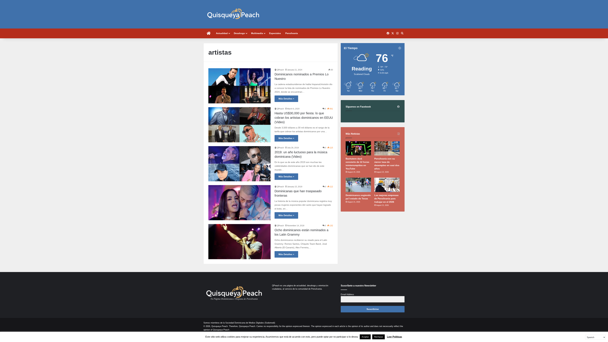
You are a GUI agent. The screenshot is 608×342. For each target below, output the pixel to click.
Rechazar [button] (378, 337)
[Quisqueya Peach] (233, 14)
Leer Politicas (394, 336)
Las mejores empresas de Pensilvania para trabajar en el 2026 (386, 198)
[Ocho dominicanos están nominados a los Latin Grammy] (239, 241)
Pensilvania (291, 33)
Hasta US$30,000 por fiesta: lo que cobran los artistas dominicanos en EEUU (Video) (304, 117)
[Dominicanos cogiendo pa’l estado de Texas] (358, 185)
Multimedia (257, 33)
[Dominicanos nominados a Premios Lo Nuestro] (239, 85)
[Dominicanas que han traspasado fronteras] (239, 202)
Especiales (275, 33)
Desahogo (239, 33)
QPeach (280, 70)
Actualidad (222, 33)
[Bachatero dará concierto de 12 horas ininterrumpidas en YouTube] (358, 148)
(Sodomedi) (270, 323)
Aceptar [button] (365, 337)
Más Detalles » (286, 98)
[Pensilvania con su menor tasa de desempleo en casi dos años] (387, 148)
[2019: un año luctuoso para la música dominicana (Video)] (239, 163)
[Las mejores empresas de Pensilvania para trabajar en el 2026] (387, 185)
